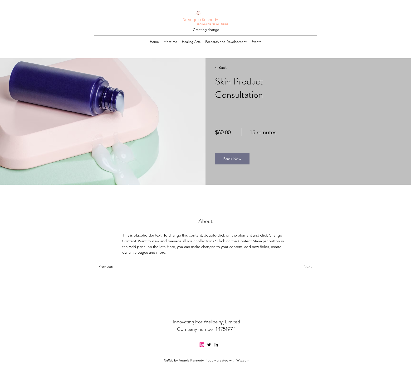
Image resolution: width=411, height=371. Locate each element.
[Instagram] (202, 344)
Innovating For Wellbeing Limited (206, 321)
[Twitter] (209, 344)
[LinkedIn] (216, 344)
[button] (232, 158)
